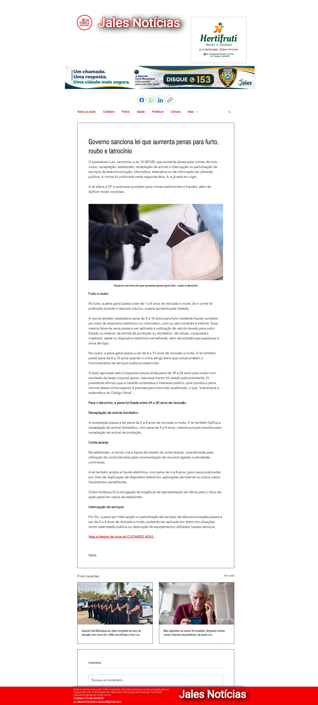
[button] (219, 40)
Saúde (141, 111)
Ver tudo (229, 575)
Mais (191, 111)
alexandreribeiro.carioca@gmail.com (99, 701)
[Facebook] (141, 100)
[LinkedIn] (160, 100)
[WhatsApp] (151, 100)
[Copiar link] (170, 100)
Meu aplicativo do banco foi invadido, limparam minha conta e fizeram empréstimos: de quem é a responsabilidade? (194, 633)
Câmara (176, 111)
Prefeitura (157, 111)
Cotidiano (108, 111)
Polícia (126, 111)
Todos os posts (86, 111)
